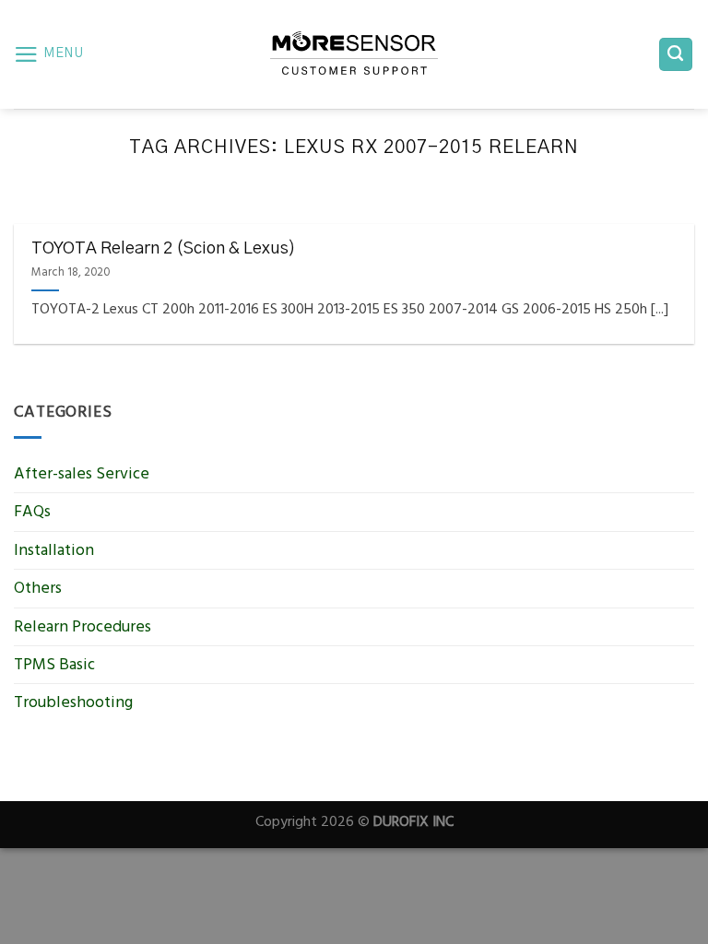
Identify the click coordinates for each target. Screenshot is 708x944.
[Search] (675, 54)
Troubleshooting (73, 702)
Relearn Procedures (82, 626)
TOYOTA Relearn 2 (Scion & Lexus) (163, 248)
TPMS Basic (54, 664)
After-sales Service (81, 473)
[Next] (657, 216)
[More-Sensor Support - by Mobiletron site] (354, 54)
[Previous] (50, 216)
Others (38, 587)
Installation (54, 550)
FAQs (32, 511)
